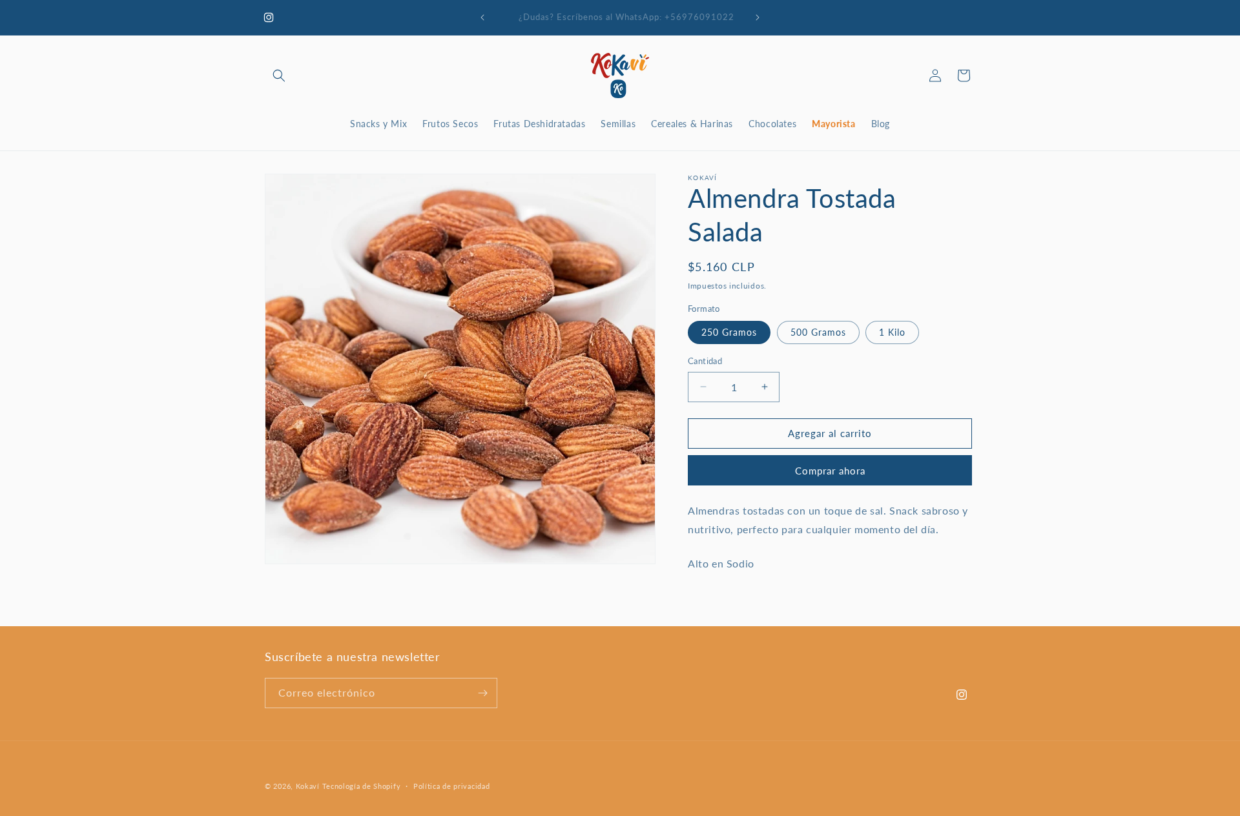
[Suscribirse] (482, 693)
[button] (279, 75)
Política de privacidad (451, 786)
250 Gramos (729, 332)
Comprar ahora (830, 470)
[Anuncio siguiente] (757, 17)
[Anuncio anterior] (482, 17)
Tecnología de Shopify (361, 786)
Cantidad (705, 361)
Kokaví (308, 786)
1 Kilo (892, 332)
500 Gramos (818, 332)
